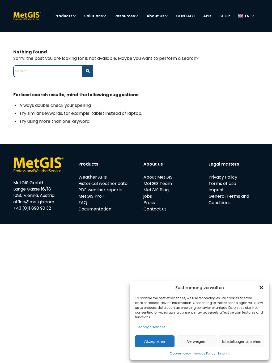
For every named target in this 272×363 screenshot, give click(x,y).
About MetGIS (157, 177)
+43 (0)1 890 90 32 (32, 208)
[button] (261, 287)
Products (63, 16)
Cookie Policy (180, 353)
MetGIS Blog (156, 190)
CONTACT (185, 16)
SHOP (224, 16)
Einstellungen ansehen (241, 341)
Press (149, 203)
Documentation (94, 209)
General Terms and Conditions (229, 199)
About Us (155, 16)
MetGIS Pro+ (91, 196)
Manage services (151, 327)
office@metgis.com (33, 202)
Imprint (224, 353)
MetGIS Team (157, 183)
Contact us (155, 209)
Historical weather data (103, 183)
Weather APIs (92, 177)
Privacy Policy (204, 353)
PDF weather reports (100, 190)
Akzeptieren (154, 341)
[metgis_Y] (36, 16)
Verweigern (196, 341)
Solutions (93, 16)
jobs (147, 196)
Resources (124, 16)
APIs (207, 16)
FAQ (82, 203)
